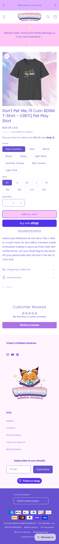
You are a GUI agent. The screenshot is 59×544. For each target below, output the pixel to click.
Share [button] (9, 287)
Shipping (6, 132)
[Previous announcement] (3, 5)
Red (32, 149)
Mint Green (39, 163)
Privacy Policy (13, 435)
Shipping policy (40, 532)
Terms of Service (15, 442)
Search (10, 421)
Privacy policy (47, 527)
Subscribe (43, 469)
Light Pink (11, 170)
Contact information (31, 537)
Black (9, 156)
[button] (3, 16)
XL (46, 182)
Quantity (6, 196)
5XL (44, 189)
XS (7, 182)
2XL (8, 189)
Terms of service (22, 532)
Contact (11, 428)
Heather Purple (15, 163)
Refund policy (31, 527)
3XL (20, 189)
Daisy (23, 156)
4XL (34, 190)
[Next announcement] (55, 5)
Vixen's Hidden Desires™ (24, 523)
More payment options (29, 230)
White (46, 149)
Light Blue (41, 156)
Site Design (44, 523)
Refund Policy (13, 449)
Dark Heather (14, 149)
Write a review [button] (29, 325)
